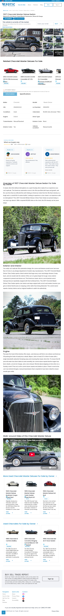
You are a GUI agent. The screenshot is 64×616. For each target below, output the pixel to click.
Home (10, 10)
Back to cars (5, 10)
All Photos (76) (58, 53)
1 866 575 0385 (8, 0)
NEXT (56, 24)
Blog (41, 4)
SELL (48, 4)
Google (14, 173)
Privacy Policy (55, 611)
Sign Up (51, 579)
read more (48, 170)
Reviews (35, 4)
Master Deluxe (26, 10)
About (29, 4)
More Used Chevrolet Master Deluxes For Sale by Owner (28, 476)
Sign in (57, 4)
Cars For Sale (15, 10)
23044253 (32, 10)
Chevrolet (21, 10)
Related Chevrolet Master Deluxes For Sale (22, 61)
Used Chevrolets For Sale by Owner (19, 523)
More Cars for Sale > (8, 27)
